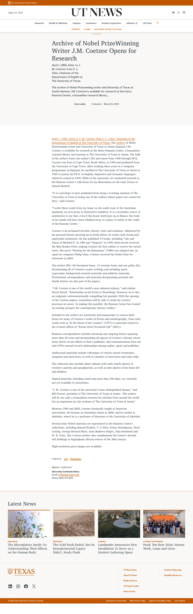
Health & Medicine (58, 23)
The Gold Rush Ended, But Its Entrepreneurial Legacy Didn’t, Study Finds (74, 548)
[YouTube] (173, 12)
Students (75, 29)
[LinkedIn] (184, 12)
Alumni (87, 29)
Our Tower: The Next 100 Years (108, 29)
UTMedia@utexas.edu (68, 475)
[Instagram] (178, 12)
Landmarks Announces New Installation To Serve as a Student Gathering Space (117, 548)
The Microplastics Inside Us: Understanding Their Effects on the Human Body (27, 548)
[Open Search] (157, 22)
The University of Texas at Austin (29, 601)
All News (147, 23)
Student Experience (111, 23)
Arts (66, 459)
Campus (77, 23)
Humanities (75, 459)
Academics (91, 23)
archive (120, 142)
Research (39, 23)
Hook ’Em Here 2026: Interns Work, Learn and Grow (163, 546)
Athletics (130, 23)
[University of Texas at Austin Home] (22, 3)
